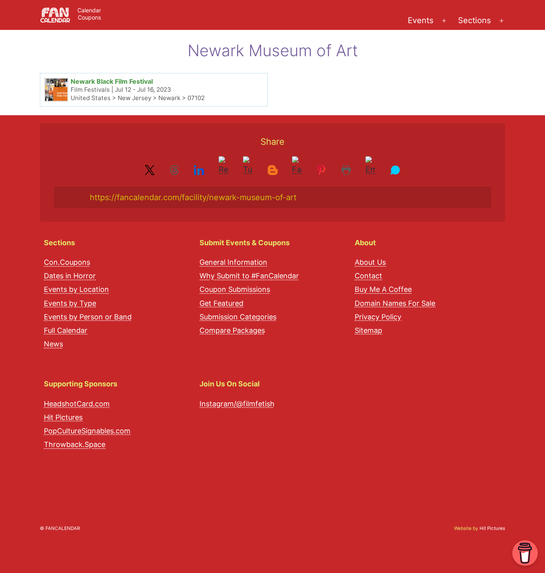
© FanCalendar (60, 528)
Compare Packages (232, 330)
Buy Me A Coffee (383, 289)
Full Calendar (65, 330)
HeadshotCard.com (77, 404)
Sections (474, 20)
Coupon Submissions (234, 289)
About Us (370, 262)
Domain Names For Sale (395, 303)
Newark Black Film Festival (112, 81)
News (53, 344)
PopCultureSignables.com (87, 431)
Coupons (89, 17)
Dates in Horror (70, 276)
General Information (233, 262)
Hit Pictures (63, 417)
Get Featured (221, 303)
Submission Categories (237, 317)
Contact (368, 276)
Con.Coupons (67, 262)
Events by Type (70, 303)
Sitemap (368, 330)
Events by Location (76, 289)
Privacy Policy (378, 317)
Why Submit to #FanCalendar (249, 276)
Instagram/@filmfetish (236, 404)
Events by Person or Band (88, 317)
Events (420, 20)
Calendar (89, 10)
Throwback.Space (74, 444)
